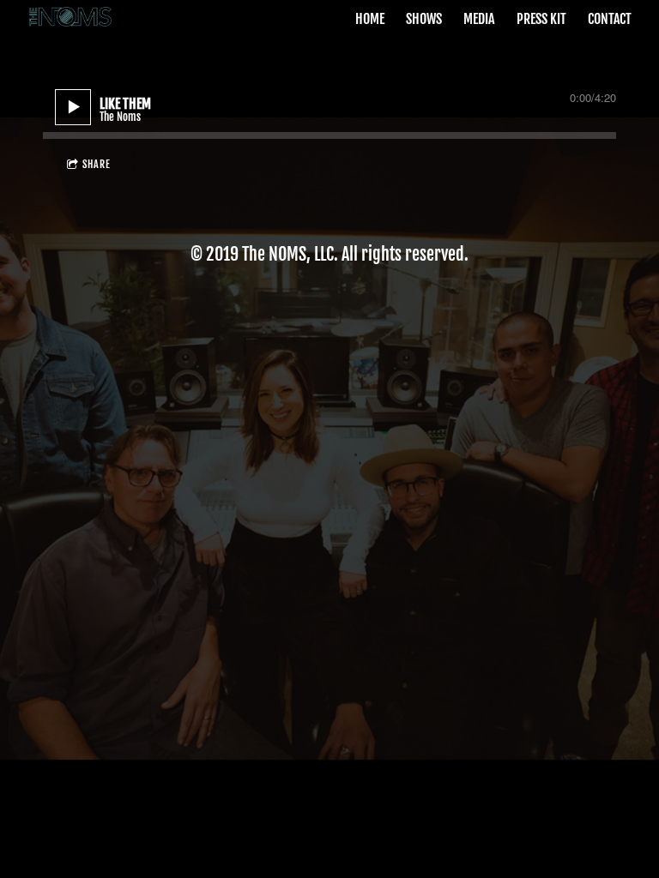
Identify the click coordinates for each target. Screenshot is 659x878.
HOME (369, 18)
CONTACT (610, 18)
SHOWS (424, 18)
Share (96, 164)
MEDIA (478, 18)
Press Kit (541, 18)
